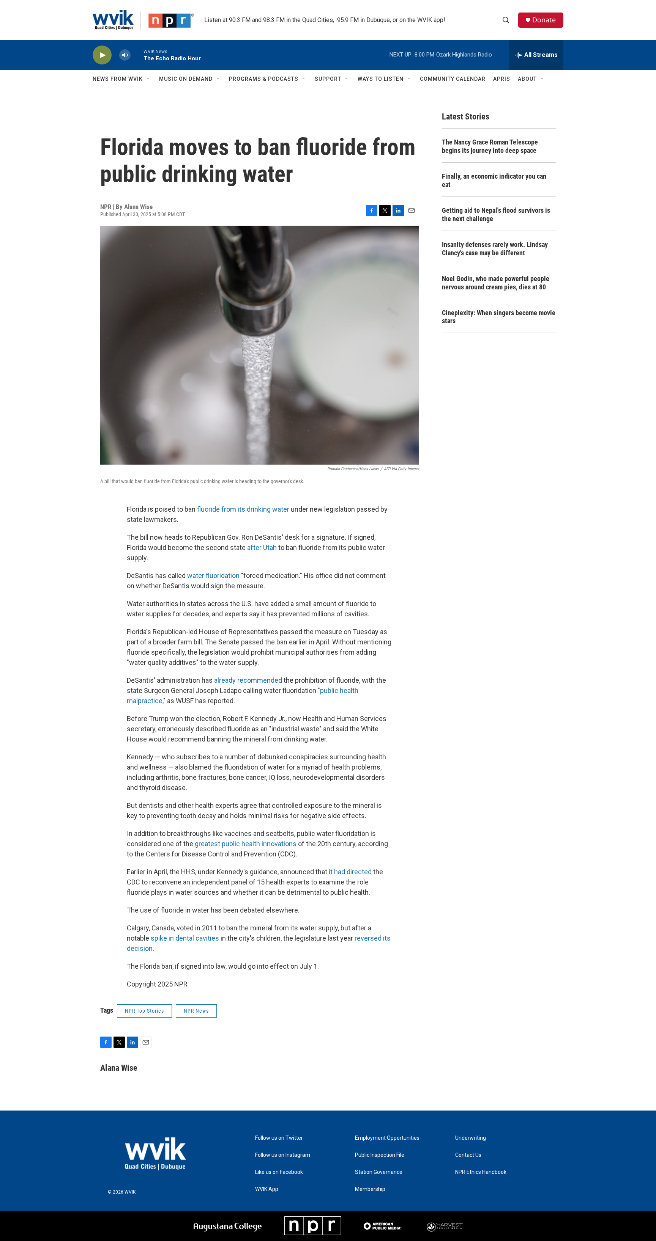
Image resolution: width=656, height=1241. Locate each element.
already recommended (248, 680)
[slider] (137, 55)
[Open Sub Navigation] (148, 79)
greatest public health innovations (245, 844)
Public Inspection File (379, 1155)
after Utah (262, 547)
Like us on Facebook (279, 1172)
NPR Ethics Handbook (480, 1172)
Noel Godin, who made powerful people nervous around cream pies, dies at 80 (495, 283)
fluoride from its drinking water (243, 509)
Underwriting (470, 1138)
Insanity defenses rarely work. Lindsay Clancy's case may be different (495, 248)
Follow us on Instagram (282, 1155)
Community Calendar (453, 79)
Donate (544, 20)
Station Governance (378, 1172)
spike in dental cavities (185, 938)
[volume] (124, 55)
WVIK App (266, 1189)
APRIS (501, 79)
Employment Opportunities (387, 1138)
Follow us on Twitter (279, 1138)
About (527, 79)
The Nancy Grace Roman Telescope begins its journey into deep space (490, 146)
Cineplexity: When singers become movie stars (498, 317)
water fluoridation (213, 576)
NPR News (196, 1011)
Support (328, 79)
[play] (102, 55)
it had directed (350, 872)
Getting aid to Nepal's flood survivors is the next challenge (496, 214)
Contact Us (468, 1155)
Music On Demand (186, 79)
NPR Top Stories (144, 1011)
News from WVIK (118, 79)
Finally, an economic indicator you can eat (494, 180)
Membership (370, 1189)
